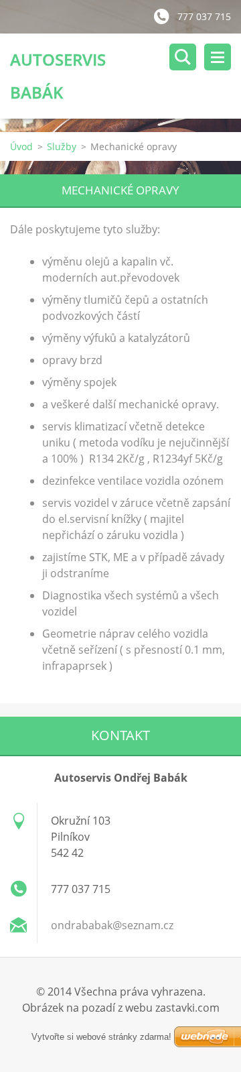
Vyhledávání (182, 57)
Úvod (21, 146)
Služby (61, 146)
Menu (217, 57)
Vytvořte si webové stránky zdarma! (101, 1037)
